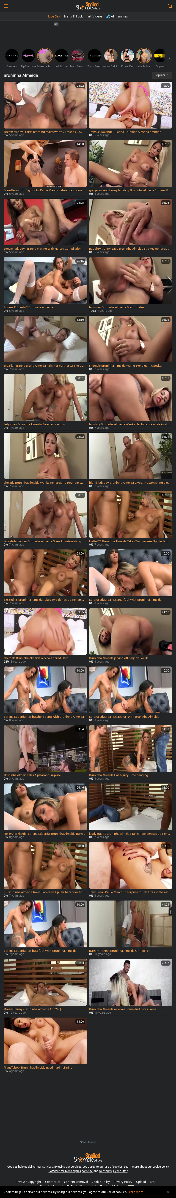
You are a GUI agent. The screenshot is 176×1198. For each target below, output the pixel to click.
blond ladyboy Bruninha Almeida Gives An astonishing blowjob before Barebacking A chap (129, 482)
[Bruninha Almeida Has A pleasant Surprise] (45, 753)
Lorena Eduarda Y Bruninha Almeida (28, 307)
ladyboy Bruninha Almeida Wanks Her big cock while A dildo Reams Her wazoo (129, 424)
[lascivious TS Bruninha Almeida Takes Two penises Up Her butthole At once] (130, 811)
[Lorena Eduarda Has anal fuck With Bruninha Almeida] (130, 577)
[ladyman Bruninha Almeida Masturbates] (130, 285)
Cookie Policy (101, 1182)
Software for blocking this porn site (71, 1171)
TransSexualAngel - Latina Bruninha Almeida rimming (125, 131)
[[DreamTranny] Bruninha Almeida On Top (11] (130, 929)
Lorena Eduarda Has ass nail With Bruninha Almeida (124, 716)
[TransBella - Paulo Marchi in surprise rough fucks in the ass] (130, 870)
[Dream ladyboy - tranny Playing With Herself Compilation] (45, 227)
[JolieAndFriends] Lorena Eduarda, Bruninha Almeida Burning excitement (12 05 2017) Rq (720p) (43, 833)
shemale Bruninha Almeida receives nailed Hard (36, 658)
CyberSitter (120, 1171)
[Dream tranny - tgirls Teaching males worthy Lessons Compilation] (45, 110)
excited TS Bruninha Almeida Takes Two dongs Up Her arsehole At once (44, 599)
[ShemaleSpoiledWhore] (88, 6)
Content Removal (76, 1182)
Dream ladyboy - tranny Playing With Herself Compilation (43, 248)
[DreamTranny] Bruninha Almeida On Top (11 (119, 950)
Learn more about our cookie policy (146, 1167)
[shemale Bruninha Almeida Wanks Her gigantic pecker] (130, 344)
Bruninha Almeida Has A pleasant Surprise (32, 775)
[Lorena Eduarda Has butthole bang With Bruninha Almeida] (45, 694)
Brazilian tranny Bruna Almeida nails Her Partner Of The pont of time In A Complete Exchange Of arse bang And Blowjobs (44, 365)
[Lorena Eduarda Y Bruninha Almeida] (45, 285)
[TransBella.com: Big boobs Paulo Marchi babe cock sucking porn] (45, 168)
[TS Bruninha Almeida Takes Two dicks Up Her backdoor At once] (45, 870)
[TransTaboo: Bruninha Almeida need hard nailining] (45, 1046)
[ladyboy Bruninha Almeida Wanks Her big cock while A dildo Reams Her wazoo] (130, 402)
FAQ (153, 1182)
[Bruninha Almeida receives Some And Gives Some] (130, 987)
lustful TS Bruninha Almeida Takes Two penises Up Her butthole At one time (129, 541)
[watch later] (9, 87)
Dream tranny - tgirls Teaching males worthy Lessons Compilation (44, 131)
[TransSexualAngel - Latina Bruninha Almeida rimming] (130, 110)
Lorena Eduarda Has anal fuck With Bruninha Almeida (125, 599)
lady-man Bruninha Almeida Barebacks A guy (34, 424)
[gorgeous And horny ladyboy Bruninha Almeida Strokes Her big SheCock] (130, 168)
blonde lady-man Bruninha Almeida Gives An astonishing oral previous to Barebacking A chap (44, 541)
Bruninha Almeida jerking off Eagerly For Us (118, 658)
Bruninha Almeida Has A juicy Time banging (118, 775)
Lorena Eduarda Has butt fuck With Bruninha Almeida (40, 950)
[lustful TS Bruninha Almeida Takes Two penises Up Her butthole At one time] (130, 519)
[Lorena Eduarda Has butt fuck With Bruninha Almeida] (45, 929)
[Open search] (170, 6)
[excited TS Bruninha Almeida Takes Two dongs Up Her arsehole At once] (45, 577)
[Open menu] (6, 6)
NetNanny (105, 1171)
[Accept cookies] (168, 1192)
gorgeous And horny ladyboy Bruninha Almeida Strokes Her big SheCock (129, 190)
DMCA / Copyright (28, 1182)
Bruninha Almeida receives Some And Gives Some (122, 1009)
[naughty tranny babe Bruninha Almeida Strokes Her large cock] (130, 227)
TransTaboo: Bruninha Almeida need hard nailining (38, 1067)
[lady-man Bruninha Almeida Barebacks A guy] (45, 402)
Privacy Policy (123, 1182)
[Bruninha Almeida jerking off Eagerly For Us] (130, 636)
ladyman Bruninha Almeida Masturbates (116, 307)
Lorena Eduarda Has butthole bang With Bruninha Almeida (44, 716)
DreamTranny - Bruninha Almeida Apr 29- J (32, 1009)
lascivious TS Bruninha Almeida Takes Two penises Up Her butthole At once (129, 833)
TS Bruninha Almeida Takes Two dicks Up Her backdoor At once (44, 892)
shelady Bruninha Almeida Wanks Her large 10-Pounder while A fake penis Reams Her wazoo (44, 482)
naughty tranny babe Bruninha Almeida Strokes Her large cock (129, 248)
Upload (141, 1182)
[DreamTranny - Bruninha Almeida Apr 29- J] (45, 987)
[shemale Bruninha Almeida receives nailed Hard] (45, 636)
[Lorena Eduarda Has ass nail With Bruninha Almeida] (130, 694)
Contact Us (52, 1182)
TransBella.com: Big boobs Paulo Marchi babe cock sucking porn (44, 190)
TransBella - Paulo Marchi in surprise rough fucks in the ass (128, 892)
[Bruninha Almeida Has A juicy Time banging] (130, 753)
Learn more (135, 1192)
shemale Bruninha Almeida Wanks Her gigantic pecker (125, 365)
